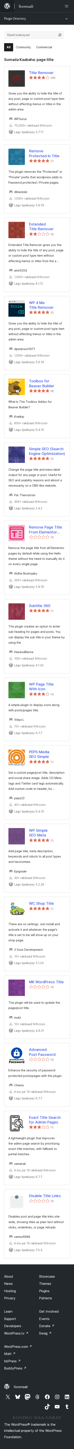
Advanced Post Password (42, 1051)
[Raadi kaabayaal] (60, 35)
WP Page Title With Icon (41, 686)
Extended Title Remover (41, 226)
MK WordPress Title (46, 982)
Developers (12, 1326)
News (8, 1284)
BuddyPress (15, 1368)
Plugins (44, 1291)
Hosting (10, 1291)
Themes (45, 1284)
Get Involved (49, 1311)
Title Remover (41, 73)
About (8, 1276)
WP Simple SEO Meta (38, 832)
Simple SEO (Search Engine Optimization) (47, 451)
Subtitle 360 (39, 606)
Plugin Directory (15, 18)
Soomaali (21, 1387)
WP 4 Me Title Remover (41, 305)
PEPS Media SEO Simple (39, 754)
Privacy (9, 1298)
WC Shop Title (41, 903)
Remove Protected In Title (44, 153)
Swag (45, 1333)
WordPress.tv (16, 1333)
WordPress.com (18, 1347)
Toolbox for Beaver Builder (41, 383)
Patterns (45, 1298)
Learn (8, 1311)
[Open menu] (67, 6)
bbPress (12, 1361)
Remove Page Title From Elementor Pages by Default (45, 529)
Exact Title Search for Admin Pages (45, 1119)
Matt (10, 1354)
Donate (46, 1326)
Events (44, 1319)
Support (10, 1319)
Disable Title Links (45, 1196)
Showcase (47, 1276)
